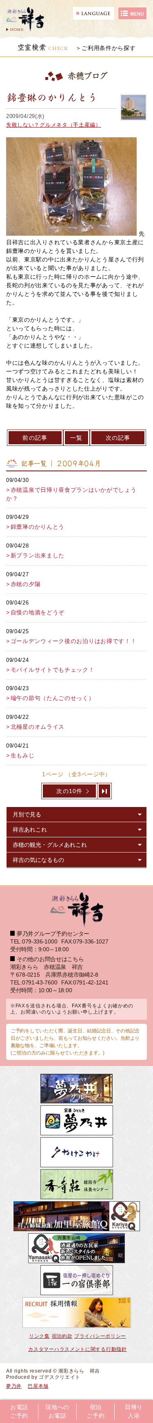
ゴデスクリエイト (59, 1377)
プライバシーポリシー (100, 1336)
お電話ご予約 (19, 1411)
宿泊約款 (62, 1336)
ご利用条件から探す (108, 48)
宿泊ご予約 (95, 1411)
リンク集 (39, 1336)
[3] (105, 791)
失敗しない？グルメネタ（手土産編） (53, 125)
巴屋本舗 (38, 1386)
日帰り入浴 (134, 1411)
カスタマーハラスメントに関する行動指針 (77, 1349)
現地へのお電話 (57, 1411)
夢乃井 (14, 1386)
